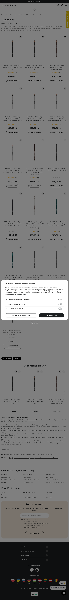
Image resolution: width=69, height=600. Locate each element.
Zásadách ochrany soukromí (18, 294)
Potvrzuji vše (51, 315)
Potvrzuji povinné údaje (21, 315)
